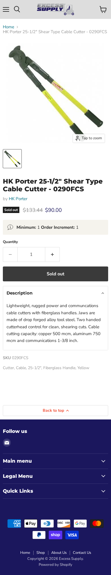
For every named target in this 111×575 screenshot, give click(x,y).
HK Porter (18, 199)
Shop (40, 552)
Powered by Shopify (55, 564)
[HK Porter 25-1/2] (12, 159)
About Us (59, 552)
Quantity (10, 242)
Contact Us (82, 552)
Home (8, 27)
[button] (55, 293)
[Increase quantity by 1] (52, 254)
